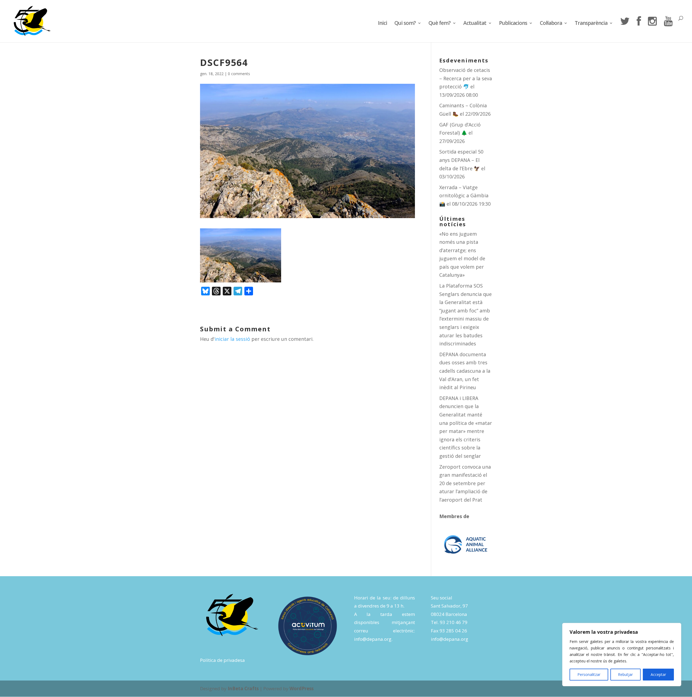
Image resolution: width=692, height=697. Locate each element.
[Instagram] (652, 29)
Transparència (591, 23)
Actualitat (474, 23)
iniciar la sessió (232, 339)
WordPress (302, 688)
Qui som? (405, 23)
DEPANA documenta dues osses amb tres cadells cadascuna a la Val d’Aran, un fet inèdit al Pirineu (464, 371)
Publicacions (513, 23)
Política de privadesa (222, 660)
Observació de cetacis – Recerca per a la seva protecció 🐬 (465, 78)
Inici (382, 23)
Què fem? (439, 23)
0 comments (239, 73)
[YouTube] (668, 29)
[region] (621, 654)
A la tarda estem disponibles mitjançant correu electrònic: (384, 622)
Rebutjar (625, 674)
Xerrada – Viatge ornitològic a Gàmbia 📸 (463, 195)
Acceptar (658, 674)
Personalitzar (588, 674)
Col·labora (551, 23)
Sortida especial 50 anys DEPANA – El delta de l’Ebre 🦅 (461, 159)
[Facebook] (639, 29)
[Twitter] (624, 29)
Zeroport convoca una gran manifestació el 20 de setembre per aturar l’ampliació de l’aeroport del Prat (465, 483)
